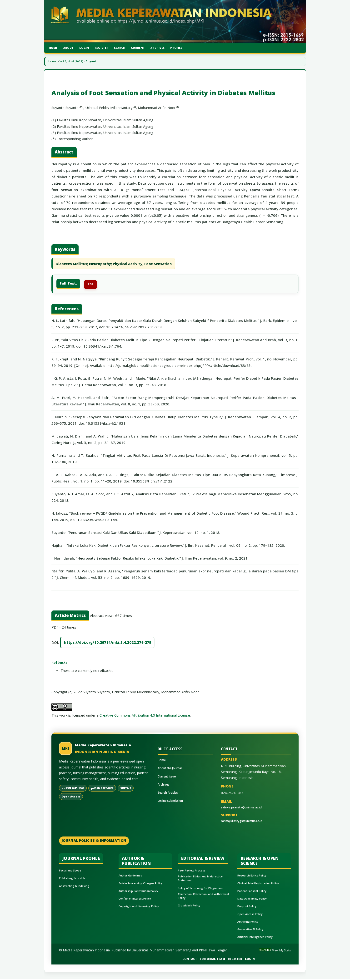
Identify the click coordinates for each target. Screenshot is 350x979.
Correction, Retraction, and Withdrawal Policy (203, 896)
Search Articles (168, 793)
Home (53, 47)
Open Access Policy (250, 914)
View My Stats (281, 950)
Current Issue (167, 776)
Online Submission (170, 801)
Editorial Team (212, 959)
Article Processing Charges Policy (141, 883)
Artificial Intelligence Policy (255, 937)
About (68, 47)
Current (138, 47)
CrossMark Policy (189, 905)
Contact (189, 959)
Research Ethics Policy (251, 875)
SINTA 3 (125, 788)
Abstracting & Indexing (74, 886)
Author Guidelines (130, 875)
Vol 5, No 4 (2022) (71, 61)
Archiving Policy (247, 921)
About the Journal (170, 768)
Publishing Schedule (72, 878)
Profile (176, 47)
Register (101, 47)
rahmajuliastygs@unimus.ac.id (241, 821)
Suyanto (92, 61)
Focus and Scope (70, 870)
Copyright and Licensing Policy (139, 906)
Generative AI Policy (250, 929)
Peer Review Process (191, 870)
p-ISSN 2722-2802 (102, 788)
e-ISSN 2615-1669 (73, 788)
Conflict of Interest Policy (135, 898)
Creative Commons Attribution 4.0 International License (145, 715)
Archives (157, 47)
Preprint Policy (246, 906)
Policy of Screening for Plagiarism (200, 888)
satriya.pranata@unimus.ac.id (241, 807)
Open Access (71, 796)
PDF (90, 284)
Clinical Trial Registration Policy (258, 883)
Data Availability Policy (252, 898)
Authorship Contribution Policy (138, 891)
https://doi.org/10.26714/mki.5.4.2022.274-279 (107, 642)
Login (84, 47)
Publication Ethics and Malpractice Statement (200, 878)
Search (119, 47)
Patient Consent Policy (251, 891)
